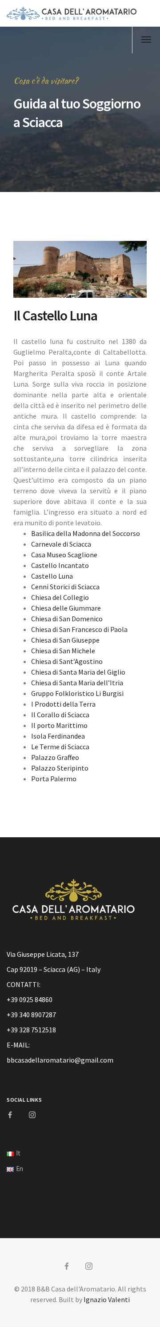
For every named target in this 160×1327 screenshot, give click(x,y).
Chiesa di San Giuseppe (65, 640)
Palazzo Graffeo (55, 757)
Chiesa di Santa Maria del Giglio (78, 671)
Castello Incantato (60, 565)
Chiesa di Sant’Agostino (67, 661)
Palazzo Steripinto (59, 767)
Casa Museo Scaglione (64, 554)
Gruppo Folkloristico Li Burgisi (77, 693)
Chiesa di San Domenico (67, 618)
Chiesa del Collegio (60, 597)
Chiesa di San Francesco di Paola (79, 629)
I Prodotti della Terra (63, 703)
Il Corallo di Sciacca (60, 714)
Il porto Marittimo (59, 725)
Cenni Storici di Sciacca (65, 586)
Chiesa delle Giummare (66, 608)
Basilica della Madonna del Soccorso (85, 533)
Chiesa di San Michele (63, 650)
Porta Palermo (53, 778)
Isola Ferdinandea (58, 735)
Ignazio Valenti (107, 1299)
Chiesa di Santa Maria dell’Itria (77, 682)
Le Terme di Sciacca (60, 746)
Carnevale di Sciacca (61, 544)
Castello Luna (52, 576)
